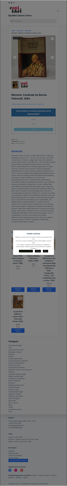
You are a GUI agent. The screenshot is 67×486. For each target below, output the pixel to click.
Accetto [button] (38, 251)
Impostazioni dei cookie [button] (26, 251)
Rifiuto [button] (45, 251)
